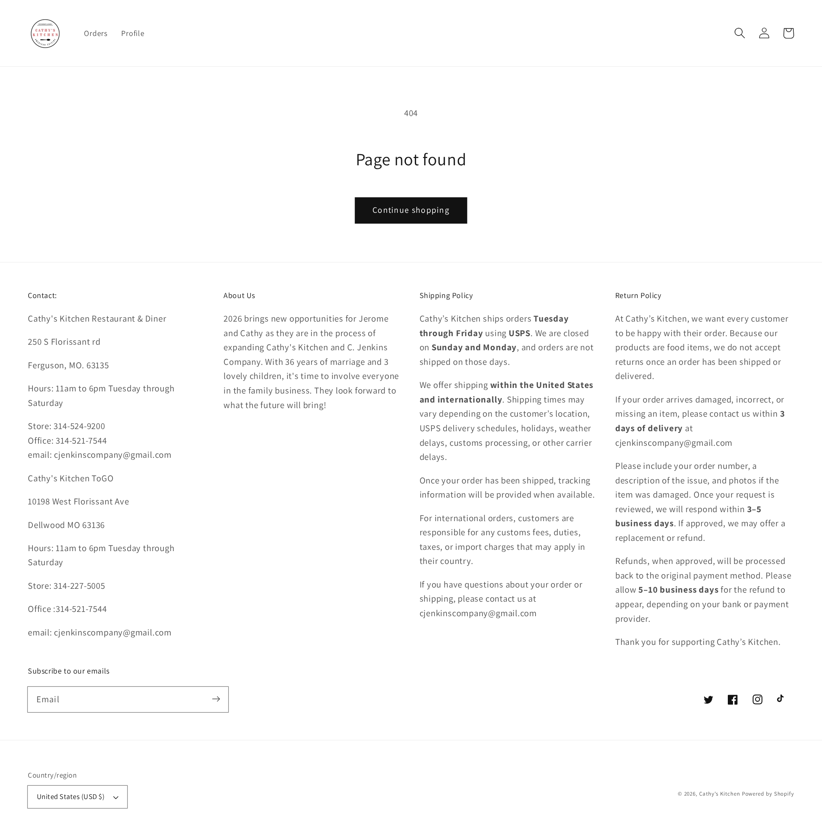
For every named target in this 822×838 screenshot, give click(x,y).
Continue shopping (411, 209)
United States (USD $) (71, 796)
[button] (739, 33)
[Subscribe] (216, 699)
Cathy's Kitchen (719, 793)
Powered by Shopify (768, 793)
